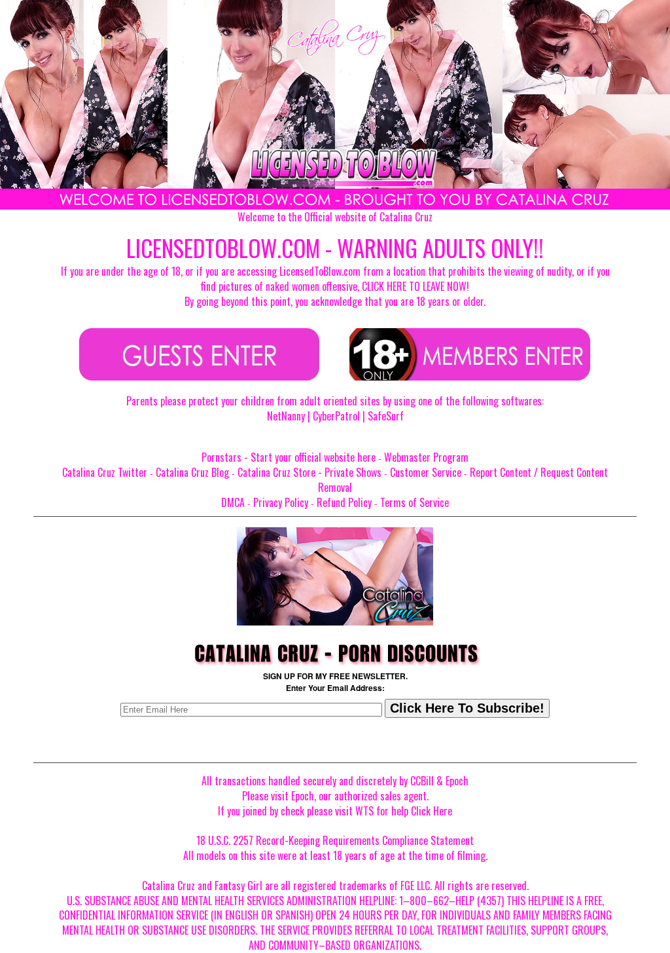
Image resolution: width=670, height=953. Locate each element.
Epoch (457, 781)
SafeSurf (386, 416)
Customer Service (425, 472)
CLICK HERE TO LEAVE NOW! (415, 286)
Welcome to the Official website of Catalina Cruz (335, 217)
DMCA (233, 502)
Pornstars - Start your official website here (289, 457)
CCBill (422, 781)
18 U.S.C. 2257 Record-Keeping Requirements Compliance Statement (335, 840)
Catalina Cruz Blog (192, 472)
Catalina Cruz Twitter (104, 472)
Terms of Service (414, 502)
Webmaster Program (426, 457)
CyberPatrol (336, 416)
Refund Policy (344, 502)
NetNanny (286, 416)
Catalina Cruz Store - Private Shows (309, 472)
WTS (364, 811)
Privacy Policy (280, 502)
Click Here (431, 811)
